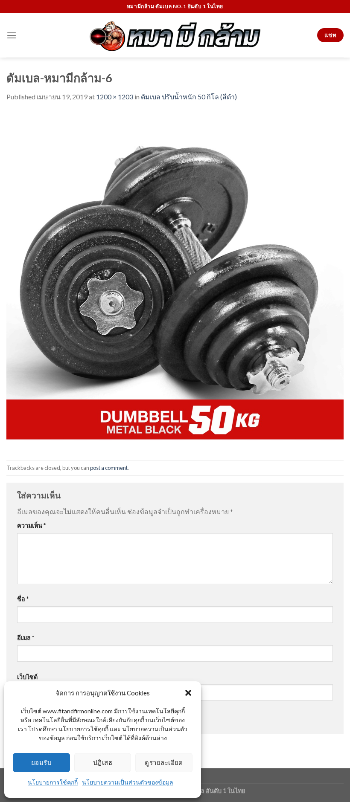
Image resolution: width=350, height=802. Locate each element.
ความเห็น (31, 525)
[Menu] (11, 35)
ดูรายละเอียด (164, 762)
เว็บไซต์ (27, 676)
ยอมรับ (41, 762)
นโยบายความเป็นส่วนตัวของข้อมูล (127, 782)
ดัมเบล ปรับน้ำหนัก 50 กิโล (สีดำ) (189, 97)
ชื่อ (23, 598)
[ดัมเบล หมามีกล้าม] (175, 35)
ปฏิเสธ (102, 762)
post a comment (109, 467)
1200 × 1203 (114, 97)
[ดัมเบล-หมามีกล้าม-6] (175, 280)
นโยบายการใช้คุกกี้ (53, 782)
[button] (188, 693)
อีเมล (25, 637)
